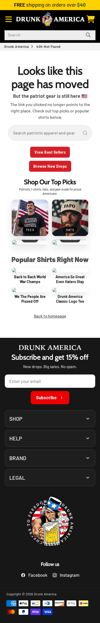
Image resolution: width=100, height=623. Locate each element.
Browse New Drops (50, 166)
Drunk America (16, 46)
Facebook (37, 575)
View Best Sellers (50, 152)
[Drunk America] (50, 522)
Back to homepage (50, 316)
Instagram (69, 575)
